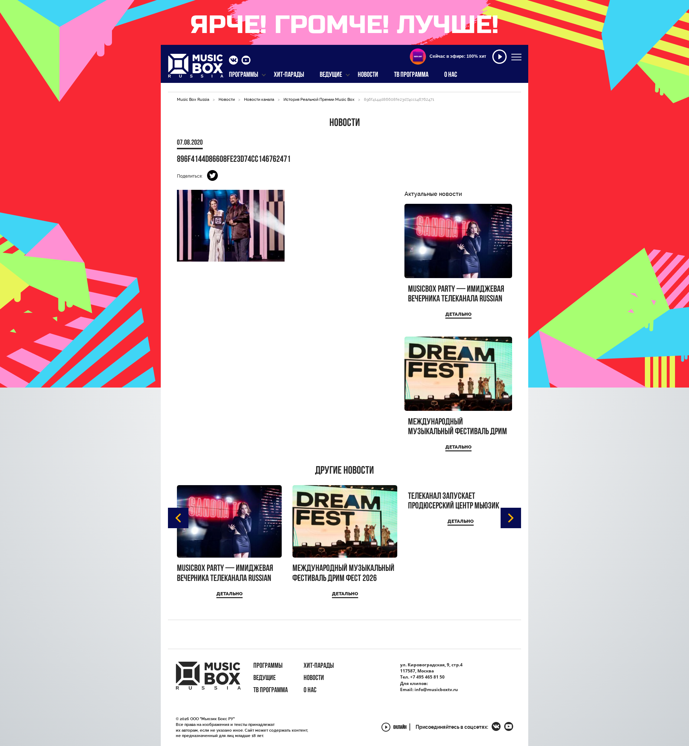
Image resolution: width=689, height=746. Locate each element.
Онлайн (400, 728)
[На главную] (196, 68)
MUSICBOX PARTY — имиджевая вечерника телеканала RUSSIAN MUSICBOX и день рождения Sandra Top (456, 294)
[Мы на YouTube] (246, 61)
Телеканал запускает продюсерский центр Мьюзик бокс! (453, 501)
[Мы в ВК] (233, 61)
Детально (458, 314)
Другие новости (344, 471)
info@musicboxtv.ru (436, 689)
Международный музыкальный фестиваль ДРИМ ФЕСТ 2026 (457, 427)
